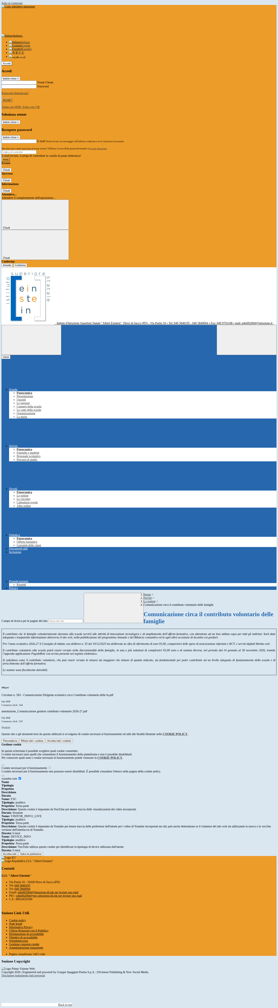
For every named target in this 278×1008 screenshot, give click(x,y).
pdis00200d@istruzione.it (48, 892)
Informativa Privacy (21, 927)
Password (43, 86)
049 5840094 (22, 888)
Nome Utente (45, 82)
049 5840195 (22, 885)
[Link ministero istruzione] (18, 6)
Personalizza (10, 740)
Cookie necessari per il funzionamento (25, 768)
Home (147, 594)
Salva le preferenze (30, 854)
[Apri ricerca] (246, 340)
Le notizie (149, 601)
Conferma (20, 265)
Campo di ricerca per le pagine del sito (24, 620)
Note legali (15, 923)
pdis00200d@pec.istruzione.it (49, 895)
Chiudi (6, 170)
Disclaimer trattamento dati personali (23, 975)
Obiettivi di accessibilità (23, 937)
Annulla (7, 265)
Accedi (7, 63)
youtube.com (10, 778)
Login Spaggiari (98, 148)
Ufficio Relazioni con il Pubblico (28, 930)
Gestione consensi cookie (24, 944)
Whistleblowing (18, 940)
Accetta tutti (59, 740)
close (6, 357)
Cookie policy (17, 920)
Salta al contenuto (12, 3)
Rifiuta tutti (32, 740)
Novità (148, 598)
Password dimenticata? (15, 93)
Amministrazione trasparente (26, 947)
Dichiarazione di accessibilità (26, 934)
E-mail (41, 141)
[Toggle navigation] (31, 340)
